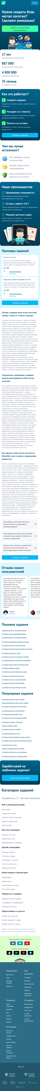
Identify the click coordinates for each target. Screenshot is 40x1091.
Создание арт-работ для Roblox (12, 722)
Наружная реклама (9, 868)
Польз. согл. (28, 1010)
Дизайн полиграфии (11, 847)
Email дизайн (6, 825)
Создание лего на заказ (9, 745)
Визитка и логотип (8, 835)
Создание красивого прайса (11, 668)
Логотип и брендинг (11, 830)
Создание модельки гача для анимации (14, 752)
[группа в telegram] (20, 943)
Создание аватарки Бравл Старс (12, 714)
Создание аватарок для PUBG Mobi (13, 711)
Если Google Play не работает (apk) (20, 956)
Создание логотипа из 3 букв (11, 653)
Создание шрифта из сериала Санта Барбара (16, 660)
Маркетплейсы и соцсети (13, 911)
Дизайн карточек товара (11, 924)
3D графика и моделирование (12, 903)
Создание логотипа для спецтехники (13, 645)
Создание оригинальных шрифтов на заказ (15, 642)
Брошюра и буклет (8, 852)
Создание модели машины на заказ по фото (16, 737)
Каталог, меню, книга (9, 864)
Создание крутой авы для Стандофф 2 (14, 706)
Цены (8, 978)
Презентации (6, 881)
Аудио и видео (11, 1042)
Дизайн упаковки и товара (11, 920)
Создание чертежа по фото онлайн (13, 699)
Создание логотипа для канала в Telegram (15, 657)
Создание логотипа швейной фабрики (14, 634)
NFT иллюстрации (8, 889)
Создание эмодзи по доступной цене (14, 679)
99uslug (8, 1022)
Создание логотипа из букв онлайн (13, 683)
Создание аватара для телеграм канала (14, 756)
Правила (27, 990)
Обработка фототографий (11, 899)
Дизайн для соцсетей (10, 916)
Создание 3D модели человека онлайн (14, 718)
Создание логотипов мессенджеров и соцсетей (17, 649)
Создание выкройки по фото (11, 733)
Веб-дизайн (6, 809)
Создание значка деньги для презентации (15, 665)
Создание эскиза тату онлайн (11, 729)
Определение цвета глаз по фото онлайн (15, 703)
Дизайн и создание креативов (11, 929)
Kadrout (8, 1019)
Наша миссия (28, 1004)
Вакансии (9, 1009)
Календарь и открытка (10, 860)
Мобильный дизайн (9, 813)
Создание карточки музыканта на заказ (14, 672)
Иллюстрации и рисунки (10, 885)
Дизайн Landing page (9, 821)
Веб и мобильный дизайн (13, 804)
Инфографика (7, 877)
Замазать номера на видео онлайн (13, 748)
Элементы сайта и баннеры (11, 817)
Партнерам (27, 987)
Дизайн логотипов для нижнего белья (14, 630)
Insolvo (8, 1016)
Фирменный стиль (8, 839)
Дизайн (8, 1039)
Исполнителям (29, 984)
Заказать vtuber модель (9, 726)
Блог (7, 1012)
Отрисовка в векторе (9, 906)
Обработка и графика (12, 893)
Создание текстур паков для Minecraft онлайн (17, 741)
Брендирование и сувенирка (12, 843)
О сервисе (27, 978)
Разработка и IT (11, 1036)
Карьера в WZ (28, 1007)
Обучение (27, 981)
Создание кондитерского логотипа (13, 676)
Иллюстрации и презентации (15, 872)
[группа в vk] (13, 943)
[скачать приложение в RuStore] (30, 953)
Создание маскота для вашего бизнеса (14, 637)
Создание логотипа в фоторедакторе (14, 687)
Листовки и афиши (8, 856)
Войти (35, 3)
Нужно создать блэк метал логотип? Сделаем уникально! (18, 931)
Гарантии (9, 986)
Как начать (9, 975)
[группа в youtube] (27, 943)
